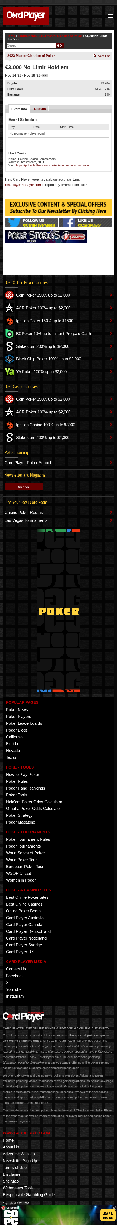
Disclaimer (12, 1174)
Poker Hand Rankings (25, 788)
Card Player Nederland (26, 938)
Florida (12, 743)
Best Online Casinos (24, 904)
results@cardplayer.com (23, 185)
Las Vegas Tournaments (26, 520)
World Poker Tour (21, 859)
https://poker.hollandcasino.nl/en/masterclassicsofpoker (52, 165)
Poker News (17, 709)
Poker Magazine (20, 822)
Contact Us (16, 969)
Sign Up (23, 486)
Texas (11, 757)
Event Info (19, 109)
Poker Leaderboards (24, 723)
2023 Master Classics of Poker (60, 36)
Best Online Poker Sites (27, 897)
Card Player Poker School (28, 462)
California (14, 737)
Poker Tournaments (23, 846)
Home (11, 36)
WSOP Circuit (18, 873)
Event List (103, 55)
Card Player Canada (24, 924)
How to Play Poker (22, 774)
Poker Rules (17, 781)
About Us (11, 1147)
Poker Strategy (19, 815)
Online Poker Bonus (24, 911)
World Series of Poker (25, 853)
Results (40, 109)
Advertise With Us (19, 1153)
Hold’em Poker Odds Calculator (34, 801)
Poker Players (18, 716)
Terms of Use (15, 1167)
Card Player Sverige (24, 945)
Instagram (15, 996)
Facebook (15, 975)
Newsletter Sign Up (20, 1160)
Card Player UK (20, 951)
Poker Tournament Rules (28, 839)
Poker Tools (16, 795)
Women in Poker (21, 880)
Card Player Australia (25, 917)
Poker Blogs (17, 730)
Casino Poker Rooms (24, 512)
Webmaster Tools (18, 1188)
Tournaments (27, 36)
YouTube (13, 989)
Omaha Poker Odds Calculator (33, 808)
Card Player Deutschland (28, 931)
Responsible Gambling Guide (29, 1194)
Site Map (11, 1181)
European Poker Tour (25, 866)
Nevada (13, 750)
